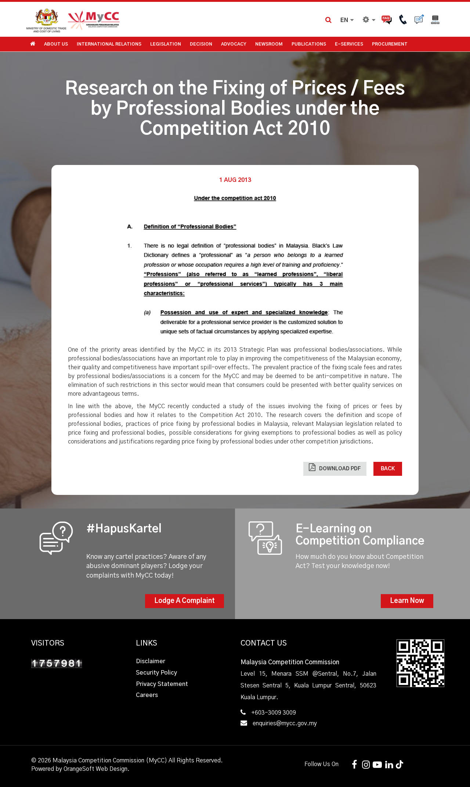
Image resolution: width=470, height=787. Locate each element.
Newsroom (269, 44)
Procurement (390, 44)
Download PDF (340, 468)
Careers (147, 695)
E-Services (349, 44)
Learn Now (407, 601)
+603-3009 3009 (273, 713)
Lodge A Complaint (184, 601)
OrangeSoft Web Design (95, 769)
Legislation (165, 44)
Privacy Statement (162, 684)
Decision (201, 44)
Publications (309, 44)
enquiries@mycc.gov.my (285, 723)
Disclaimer (150, 661)
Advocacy (233, 44)
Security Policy (156, 673)
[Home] (130, 19)
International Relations (109, 44)
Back (388, 468)
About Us (56, 44)
